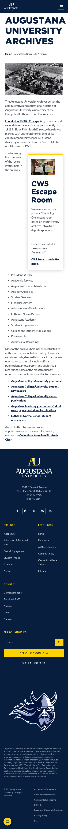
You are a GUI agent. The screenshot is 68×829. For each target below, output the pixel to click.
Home (8, 53)
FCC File (38, 805)
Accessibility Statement (45, 789)
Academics (10, 533)
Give (6, 612)
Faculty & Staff (12, 599)
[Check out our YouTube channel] (51, 511)
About (7, 571)
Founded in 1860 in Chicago (22, 121)
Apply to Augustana (34, 653)
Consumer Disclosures (44, 794)
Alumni (8, 606)
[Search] (59, 642)
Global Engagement (14, 551)
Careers (8, 619)
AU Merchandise (47, 547)
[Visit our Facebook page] (17, 511)
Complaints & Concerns (45, 800)
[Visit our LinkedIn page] (42, 511)
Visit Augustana (34, 663)
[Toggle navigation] (61, 7)
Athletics (9, 564)
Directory (43, 540)
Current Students (13, 592)
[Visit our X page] (34, 511)
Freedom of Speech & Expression (49, 810)
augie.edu (21, 632)
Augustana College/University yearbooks (36, 380)
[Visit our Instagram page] (25, 511)
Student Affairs (12, 557)
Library (42, 571)
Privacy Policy (40, 815)
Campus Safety (46, 553)
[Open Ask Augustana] (7, 822)
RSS (36, 821)
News (41, 533)
